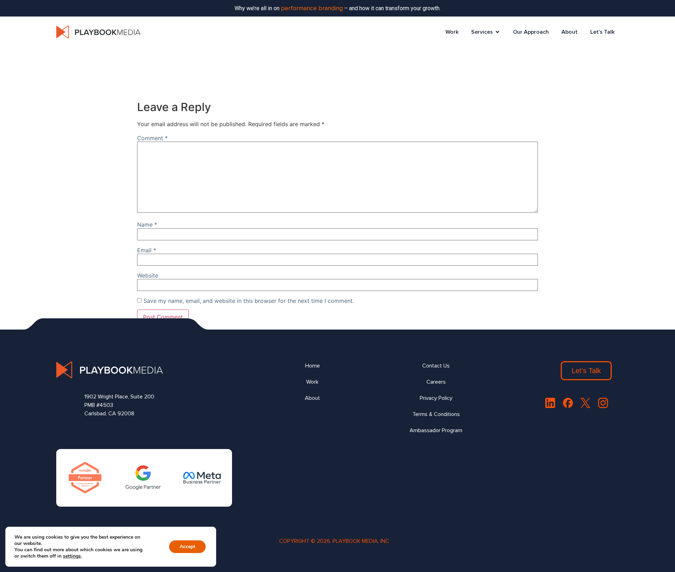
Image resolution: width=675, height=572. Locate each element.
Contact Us (436, 365)
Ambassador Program (436, 430)
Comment (152, 138)
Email (146, 250)
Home (312, 365)
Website (147, 275)
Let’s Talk (602, 31)
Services (482, 31)
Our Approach (531, 31)
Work (451, 31)
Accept (187, 546)
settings (72, 556)
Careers (436, 381)
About (569, 31)
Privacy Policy (436, 398)
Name (147, 224)
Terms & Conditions (436, 414)
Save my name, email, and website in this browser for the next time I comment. (248, 301)
